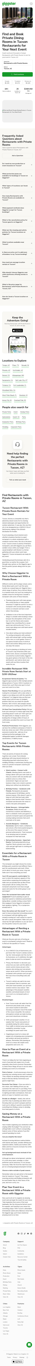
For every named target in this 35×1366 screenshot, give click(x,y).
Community (21, 1251)
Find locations (19, 74)
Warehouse (21, 1294)
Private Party (6, 412)
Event (16, 412)
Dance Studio (22, 1288)
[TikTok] (25, 1234)
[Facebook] (18, 1234)
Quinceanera (6, 417)
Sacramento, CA (7, 380)
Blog (4, 1248)
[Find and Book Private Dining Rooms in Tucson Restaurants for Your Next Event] (17, 111)
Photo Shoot (6, 1273)
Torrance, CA (6, 385)
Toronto (5, 1328)
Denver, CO (6, 375)
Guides (5, 1251)
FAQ (19, 1248)
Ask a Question (17, 156)
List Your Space (22, 1245)
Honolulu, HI (23, 395)
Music (19, 1307)
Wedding (5, 427)
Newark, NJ (25, 365)
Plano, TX (15, 365)
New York (6, 1310)
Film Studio (21, 1279)
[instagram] (21, 1234)
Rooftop (20, 1313)
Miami (4, 1319)
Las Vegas (6, 1331)
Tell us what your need (17, 480)
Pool (19, 1276)
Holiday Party (24, 412)
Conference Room (23, 1316)
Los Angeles (6, 1307)
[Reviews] (31, 1234)
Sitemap (21, 1357)
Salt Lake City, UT (21, 380)
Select (5, 1254)
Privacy (15, 1357)
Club (19, 1282)
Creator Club (7, 1257)
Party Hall (20, 1322)
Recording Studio (23, 1291)
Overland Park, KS (20, 400)
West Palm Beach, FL (9, 395)
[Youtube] (28, 1234)
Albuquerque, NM (18, 375)
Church (20, 1285)
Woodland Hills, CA (8, 390)
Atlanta (5, 1313)
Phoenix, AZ (6, 370)
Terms (9, 1357)
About (5, 1245)
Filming (5, 1285)
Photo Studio (21, 1270)
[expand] (32, 165)
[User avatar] (31, 3)
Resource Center (23, 1257)
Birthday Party (20, 422)
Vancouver (6, 1325)
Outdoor (20, 1310)
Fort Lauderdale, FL (19, 385)
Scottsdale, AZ (18, 370)
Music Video (6, 1294)
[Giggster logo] (5, 1233)
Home (19, 1273)
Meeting (5, 1288)
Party (24, 417)
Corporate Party (16, 427)
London (5, 1322)
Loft (19, 1319)
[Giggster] (9, 4)
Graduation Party (7, 422)
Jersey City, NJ (6, 400)
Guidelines (21, 1254)
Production (6, 1276)
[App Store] (17, 330)
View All (5, 1297)
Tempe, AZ (6, 365)
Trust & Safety (22, 1260)
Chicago (5, 1316)
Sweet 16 (16, 417)
